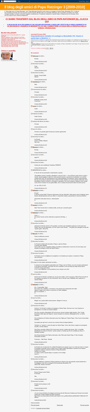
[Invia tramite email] (46, 48)
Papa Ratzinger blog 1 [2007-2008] (9, 46)
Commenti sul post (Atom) (43, 408)
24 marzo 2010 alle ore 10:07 (40, 87)
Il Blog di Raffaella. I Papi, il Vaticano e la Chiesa (12, 37)
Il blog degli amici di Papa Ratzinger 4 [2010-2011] (13, 44)
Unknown (35, 56)
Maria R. (35, 233)
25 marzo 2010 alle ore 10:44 (40, 271)
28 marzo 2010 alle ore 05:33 (40, 342)
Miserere (35, 147)
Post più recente (35, 405)
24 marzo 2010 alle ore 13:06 (40, 119)
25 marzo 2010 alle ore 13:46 (40, 303)
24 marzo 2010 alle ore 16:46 (40, 167)
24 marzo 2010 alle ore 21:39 (40, 251)
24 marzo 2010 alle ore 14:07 (40, 134)
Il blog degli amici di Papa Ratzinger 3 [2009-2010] (44, 7)
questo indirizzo (36, 43)
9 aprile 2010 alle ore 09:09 (40, 400)
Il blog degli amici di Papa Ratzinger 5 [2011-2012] (13, 38)
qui (49, 41)
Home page (60, 405)
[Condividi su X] (49, 48)
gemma (35, 205)
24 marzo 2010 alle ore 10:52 (40, 103)
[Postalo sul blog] (47, 48)
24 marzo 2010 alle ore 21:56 (40, 260)
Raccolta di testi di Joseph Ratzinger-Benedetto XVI (13, 41)
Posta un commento (35, 402)
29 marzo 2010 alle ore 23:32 (40, 367)
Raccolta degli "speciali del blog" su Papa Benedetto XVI (14, 43)
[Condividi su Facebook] (51, 48)
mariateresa (36, 81)
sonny (34, 106)
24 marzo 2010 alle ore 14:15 (40, 152)
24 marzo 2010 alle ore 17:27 (40, 188)
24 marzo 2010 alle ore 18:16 (40, 221)
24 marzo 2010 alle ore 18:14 (40, 210)
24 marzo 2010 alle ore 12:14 (40, 111)
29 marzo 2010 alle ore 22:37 (40, 356)
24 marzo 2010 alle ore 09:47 (40, 79)
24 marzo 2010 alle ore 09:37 (40, 70)
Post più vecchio (84, 405)
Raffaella (35, 190)
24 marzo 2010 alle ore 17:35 (40, 202)
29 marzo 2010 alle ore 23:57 (40, 379)
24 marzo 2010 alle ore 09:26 (40, 61)
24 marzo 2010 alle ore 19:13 (40, 231)
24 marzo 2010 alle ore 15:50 (40, 160)
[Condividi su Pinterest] (52, 48)
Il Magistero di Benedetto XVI (8, 39)
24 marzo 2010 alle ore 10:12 (40, 94)
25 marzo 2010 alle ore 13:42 (40, 295)
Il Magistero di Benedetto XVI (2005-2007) (11, 40)
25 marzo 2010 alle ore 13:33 (40, 282)
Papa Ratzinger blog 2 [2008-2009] (9, 45)
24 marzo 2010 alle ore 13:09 (40, 126)
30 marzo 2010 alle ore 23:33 (40, 388)
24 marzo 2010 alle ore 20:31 (40, 239)
